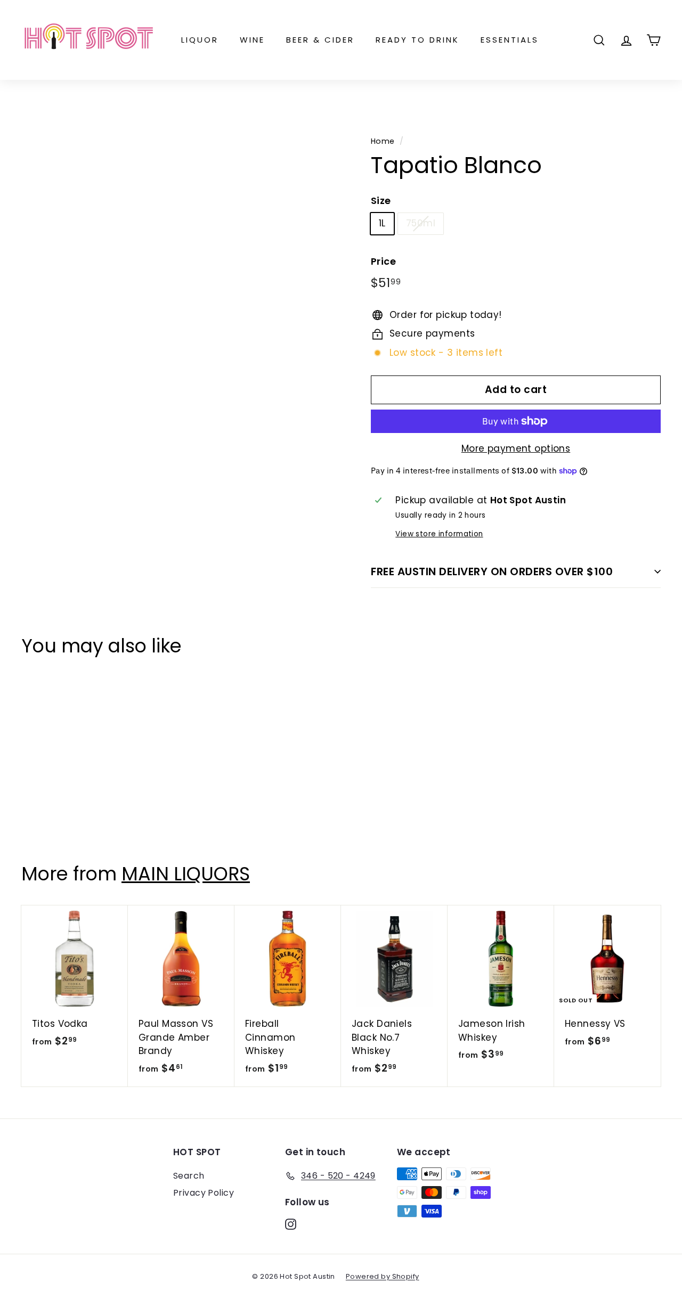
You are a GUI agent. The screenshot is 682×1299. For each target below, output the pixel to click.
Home (383, 141)
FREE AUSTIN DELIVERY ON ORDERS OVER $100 (492, 571)
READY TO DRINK (417, 39)
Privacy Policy (203, 1193)
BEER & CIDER (320, 39)
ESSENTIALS (510, 39)
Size (381, 200)
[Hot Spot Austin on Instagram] (290, 1223)
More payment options (516, 448)
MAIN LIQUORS (185, 874)
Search (189, 1176)
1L (382, 223)
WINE (252, 39)
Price (383, 261)
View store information (439, 534)
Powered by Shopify (382, 1276)
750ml (420, 223)
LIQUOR (199, 39)
